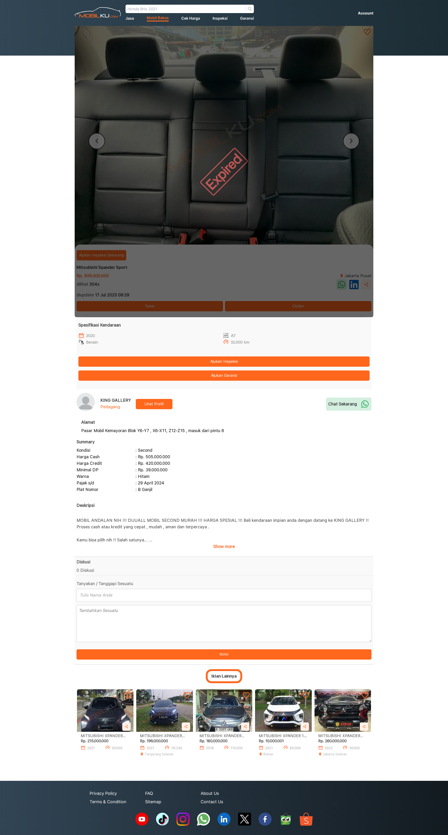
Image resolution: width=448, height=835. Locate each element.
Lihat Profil (154, 404)
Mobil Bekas (158, 17)
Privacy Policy (103, 793)
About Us (210, 793)
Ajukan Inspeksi (224, 361)
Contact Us (212, 801)
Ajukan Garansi (224, 375)
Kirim (224, 654)
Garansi (247, 18)
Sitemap (153, 801)
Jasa (130, 18)
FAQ (149, 793)
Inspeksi (220, 18)
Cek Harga (190, 18)
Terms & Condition (108, 801)
